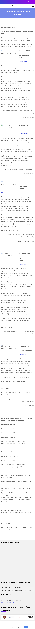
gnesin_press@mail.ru (8, 602)
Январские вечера (7, 5)
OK (26, 627)
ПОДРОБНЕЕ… (23, 61)
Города (19, 588)
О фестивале (8, 588)
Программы (8, 590)
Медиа (28, 590)
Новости (19, 590)
